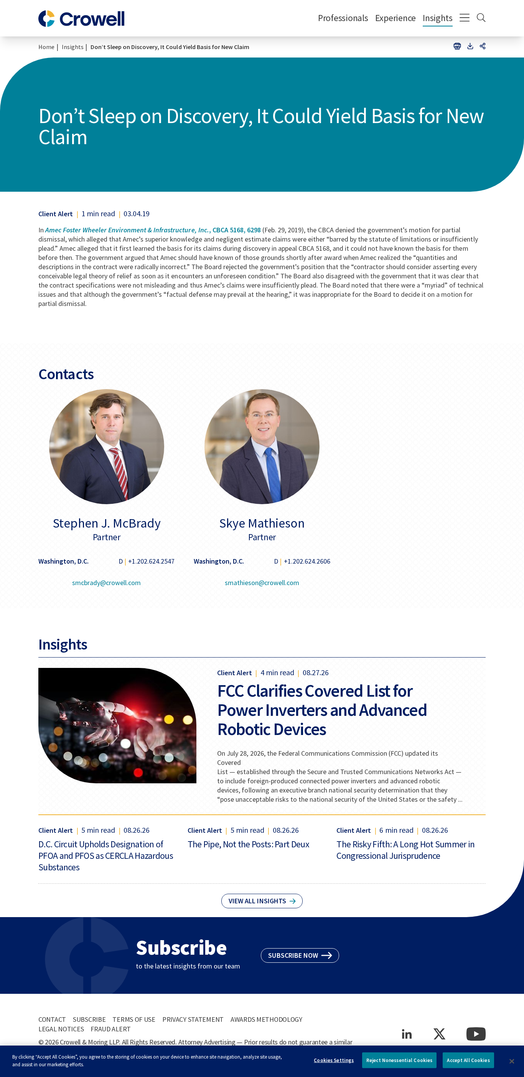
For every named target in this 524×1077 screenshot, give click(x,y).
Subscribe (89, 1019)
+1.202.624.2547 (151, 561)
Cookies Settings (334, 1060)
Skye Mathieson (262, 523)
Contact (52, 1019)
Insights (438, 18)
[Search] (481, 18)
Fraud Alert (111, 1028)
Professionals (343, 18)
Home (46, 47)
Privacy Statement (193, 1019)
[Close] (511, 1061)
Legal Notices (61, 1028)
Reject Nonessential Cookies (399, 1060)
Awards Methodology (266, 1019)
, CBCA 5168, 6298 (153, 229)
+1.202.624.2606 (307, 561)
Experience (395, 18)
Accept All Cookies (468, 1060)
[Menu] (465, 18)
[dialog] (262, 1061)
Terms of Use (133, 1019)
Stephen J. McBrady (107, 523)
